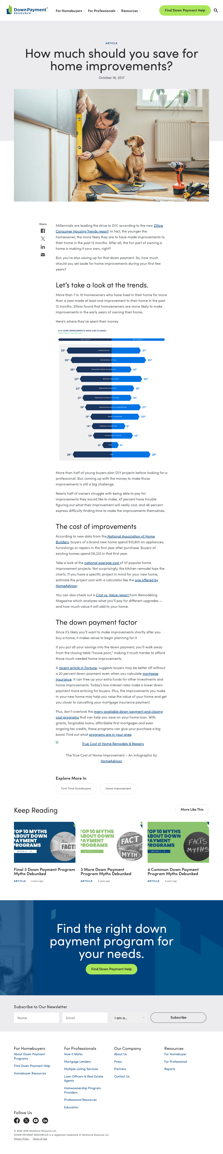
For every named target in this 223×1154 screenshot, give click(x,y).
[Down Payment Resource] (27, 9)
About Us (120, 1054)
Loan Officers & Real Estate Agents (83, 1078)
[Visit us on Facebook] (17, 1119)
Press (118, 1061)
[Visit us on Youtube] (36, 1119)
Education (71, 1107)
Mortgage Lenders (77, 1061)
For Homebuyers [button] (69, 10)
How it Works (73, 1054)
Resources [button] (129, 10)
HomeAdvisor (111, 760)
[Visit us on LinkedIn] (45, 1119)
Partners (120, 1069)
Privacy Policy (21, 1138)
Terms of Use (40, 1138)
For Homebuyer (175, 1054)
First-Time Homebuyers (76, 788)
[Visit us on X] (26, 1119)
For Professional (175, 1061)
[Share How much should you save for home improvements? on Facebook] (43, 231)
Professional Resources (80, 1099)
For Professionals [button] (101, 10)
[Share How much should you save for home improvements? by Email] (43, 254)
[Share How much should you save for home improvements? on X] (43, 239)
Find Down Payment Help (185, 9)
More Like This (192, 809)
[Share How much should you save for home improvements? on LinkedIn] (43, 247)
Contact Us (122, 1076)
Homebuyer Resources (30, 1073)
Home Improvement (118, 788)
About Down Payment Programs (29, 1056)
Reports (169, 1069)
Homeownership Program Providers (82, 1090)
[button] (216, 11)
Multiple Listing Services (81, 1069)
